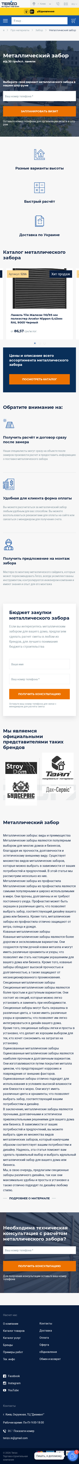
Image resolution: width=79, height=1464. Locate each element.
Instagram (14, 1383)
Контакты (46, 1323)
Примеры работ (13, 1352)
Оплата (44, 1337)
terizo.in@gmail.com (15, 1438)
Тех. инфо (9, 1359)
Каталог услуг (12, 1337)
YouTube (13, 1390)
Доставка (46, 1330)
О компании (10, 1323)
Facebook (14, 1376)
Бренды (8, 1345)
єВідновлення (48, 1351)
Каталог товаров (14, 1330)
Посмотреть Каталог (39, 379)
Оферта (44, 1344)
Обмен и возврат (50, 1359)
